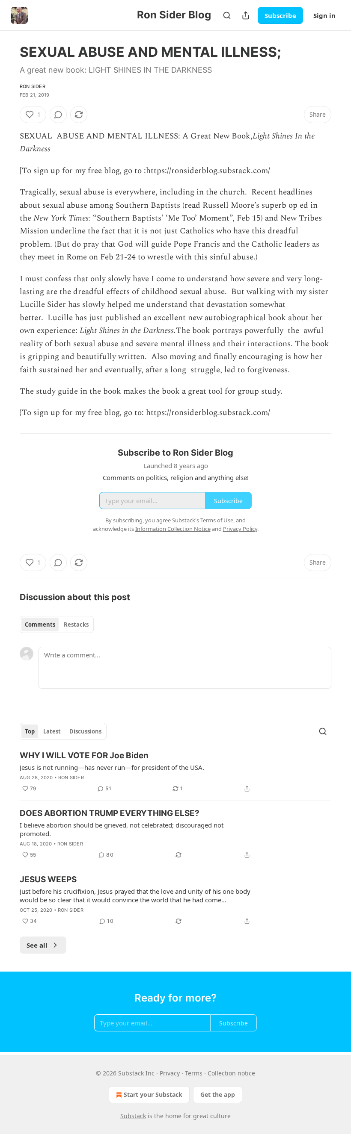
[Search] (226, 15)
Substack (133, 1116)
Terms (193, 1073)
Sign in (324, 15)
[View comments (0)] (58, 114)
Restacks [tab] (76, 624)
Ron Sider (32, 86)
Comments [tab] (40, 624)
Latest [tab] (52, 731)
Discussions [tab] (85, 731)
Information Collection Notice (173, 529)
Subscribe (280, 15)
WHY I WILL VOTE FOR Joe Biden (84, 755)
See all (37, 945)
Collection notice (231, 1073)
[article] (175, 772)
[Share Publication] (245, 15)
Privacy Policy (240, 529)
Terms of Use (216, 520)
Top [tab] (30, 731)
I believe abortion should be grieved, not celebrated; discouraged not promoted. (121, 829)
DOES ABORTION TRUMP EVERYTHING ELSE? (109, 813)
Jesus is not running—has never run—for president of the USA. (112, 767)
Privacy (170, 1073)
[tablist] (57, 624)
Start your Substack (153, 1094)
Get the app (217, 1094)
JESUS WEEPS (48, 879)
